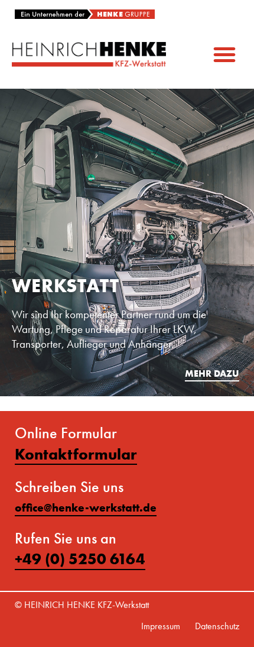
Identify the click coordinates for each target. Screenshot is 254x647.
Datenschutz (217, 626)
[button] (224, 54)
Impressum (160, 626)
